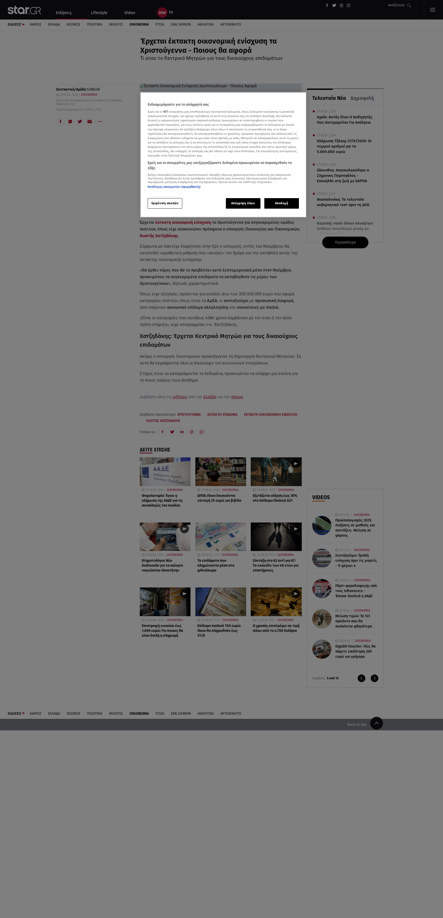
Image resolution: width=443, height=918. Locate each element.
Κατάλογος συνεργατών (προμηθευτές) (174, 187)
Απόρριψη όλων (243, 203)
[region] (223, 155)
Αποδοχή (281, 203)
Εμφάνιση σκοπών (165, 203)
